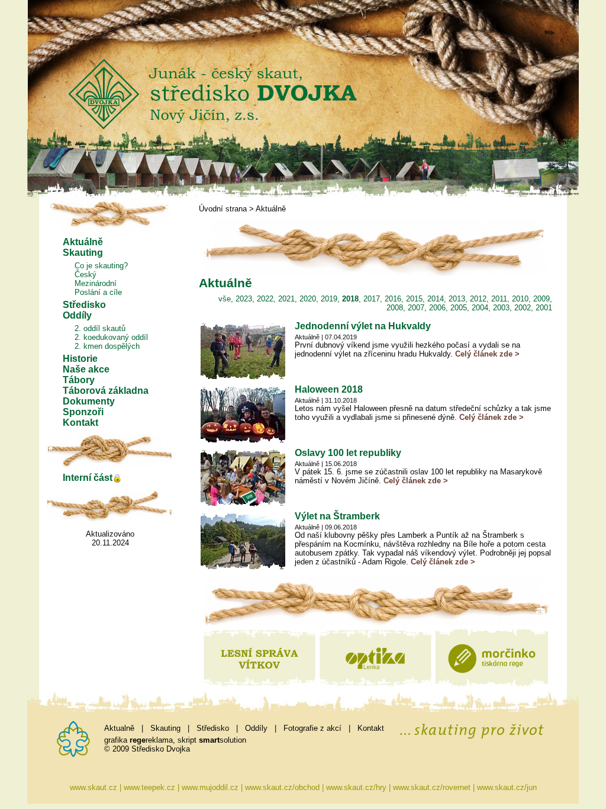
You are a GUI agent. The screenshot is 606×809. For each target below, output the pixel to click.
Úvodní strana (223, 208)
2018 (350, 298)
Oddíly (77, 315)
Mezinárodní (96, 283)
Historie (80, 359)
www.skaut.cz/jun (507, 787)
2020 (307, 298)
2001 (544, 307)
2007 (416, 307)
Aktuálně (83, 242)
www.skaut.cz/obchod (282, 787)
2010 (520, 298)
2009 (541, 298)
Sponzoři (83, 412)
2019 (329, 298)
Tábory (79, 380)
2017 (371, 298)
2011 (499, 298)
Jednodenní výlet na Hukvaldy (363, 326)
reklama (151, 740)
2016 (393, 298)
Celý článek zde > (487, 353)
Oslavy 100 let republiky (348, 453)
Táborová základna (106, 391)
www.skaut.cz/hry (356, 787)
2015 (414, 298)
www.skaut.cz (93, 787)
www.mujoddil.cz (210, 787)
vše (224, 298)
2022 (265, 298)
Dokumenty (89, 401)
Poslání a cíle (98, 292)
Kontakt (80, 423)
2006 (437, 307)
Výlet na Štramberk (337, 516)
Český (85, 274)
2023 (244, 298)
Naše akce (86, 369)
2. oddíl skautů (100, 328)
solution (222, 740)
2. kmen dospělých (107, 346)
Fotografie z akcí (312, 728)
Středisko (84, 305)
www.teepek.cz (149, 787)
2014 (435, 298)
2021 (286, 298)
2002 (522, 307)
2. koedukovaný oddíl (111, 337)
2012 (478, 298)
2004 (480, 307)
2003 (501, 307)
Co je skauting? (101, 265)
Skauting (83, 253)
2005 (458, 307)
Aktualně (119, 728)
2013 (457, 298)
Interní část (87, 478)
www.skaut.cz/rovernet (431, 787)
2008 (394, 307)
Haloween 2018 (329, 389)
